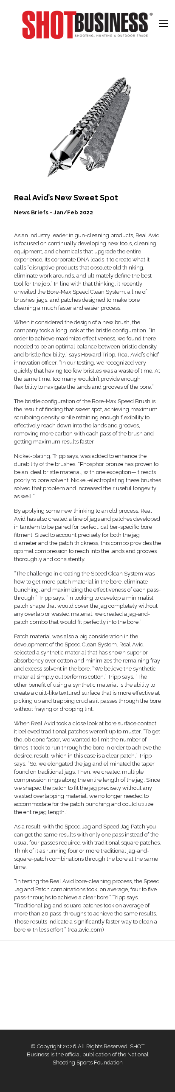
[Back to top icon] (158, 1075)
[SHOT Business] (87, 25)
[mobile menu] (163, 23)
